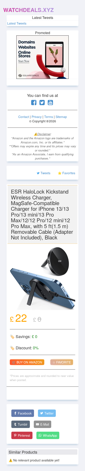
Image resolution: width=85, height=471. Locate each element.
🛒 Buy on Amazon (27, 362)
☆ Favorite (62, 362)
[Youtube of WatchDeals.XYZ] (50, 103)
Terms (48, 116)
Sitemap (61, 116)
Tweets (45, 173)
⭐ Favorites (66, 173)
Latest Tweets (16, 23)
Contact (23, 116)
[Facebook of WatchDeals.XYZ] (33, 103)
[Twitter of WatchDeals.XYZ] (42, 103)
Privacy (37, 116)
